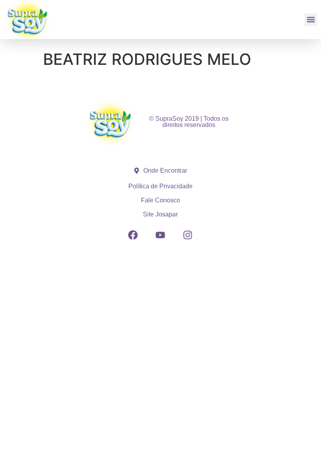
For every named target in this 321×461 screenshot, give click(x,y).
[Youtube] (160, 235)
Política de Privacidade (160, 186)
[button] (310, 19)
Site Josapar (160, 214)
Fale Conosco (160, 200)
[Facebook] (133, 235)
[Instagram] (188, 235)
